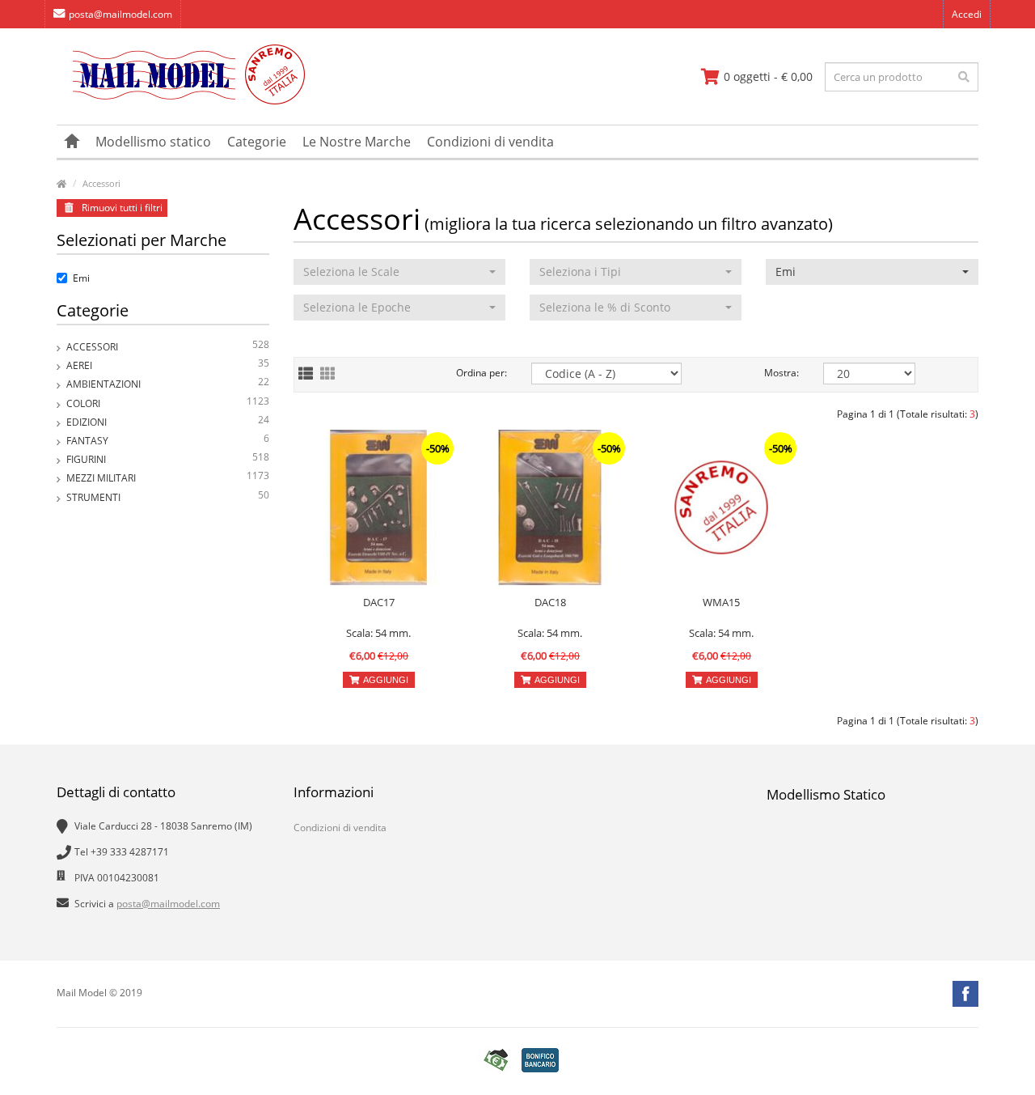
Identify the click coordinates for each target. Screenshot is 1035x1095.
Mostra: (781, 373)
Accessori (101, 183)
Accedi (967, 14)
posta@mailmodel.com (120, 14)
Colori (167, 402)
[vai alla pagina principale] (181, 101)
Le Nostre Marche (356, 142)
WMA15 (721, 602)
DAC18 (550, 602)
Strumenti (167, 496)
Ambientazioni (167, 383)
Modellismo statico (153, 142)
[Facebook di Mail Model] (965, 994)
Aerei (167, 364)
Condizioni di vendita (490, 142)
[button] (399, 272)
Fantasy (167, 439)
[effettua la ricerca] (963, 76)
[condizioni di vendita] (496, 1060)
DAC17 (379, 602)
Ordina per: (481, 373)
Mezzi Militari (167, 477)
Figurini (167, 458)
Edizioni (167, 421)
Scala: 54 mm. (378, 633)
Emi (81, 278)
